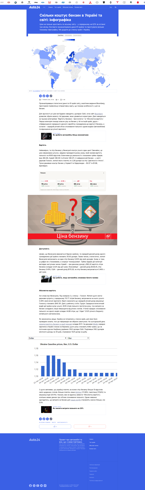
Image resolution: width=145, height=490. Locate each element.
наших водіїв (76, 400)
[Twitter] (34, 485)
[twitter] (47, 96)
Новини (50, 7)
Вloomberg (36, 91)
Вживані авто (78, 7)
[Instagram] (45, 485)
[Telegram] (41, 485)
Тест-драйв (58, 7)
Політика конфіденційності (96, 480)
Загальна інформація (94, 464)
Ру (115, 7)
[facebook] (44, 96)
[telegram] (40, 96)
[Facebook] (30, 485)
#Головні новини (44, 422)
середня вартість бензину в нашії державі (55, 324)
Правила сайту (93, 471)
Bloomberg (99, 114)
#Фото (54, 422)
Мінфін (95, 324)
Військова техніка (68, 7)
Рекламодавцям (93, 468)
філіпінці (78, 392)
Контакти (91, 477)
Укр (111, 7)
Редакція (91, 474)
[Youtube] (37, 485)
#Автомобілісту (62, 422)
